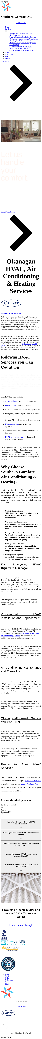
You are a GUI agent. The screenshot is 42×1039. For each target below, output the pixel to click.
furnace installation (33, 781)
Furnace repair (10, 405)
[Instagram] (7, 1024)
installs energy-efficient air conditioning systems (20, 634)
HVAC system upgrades (14, 437)
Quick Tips (9, 980)
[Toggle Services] (6, 31)
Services (8, 976)
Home (7, 974)
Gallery (7, 978)
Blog (7, 984)
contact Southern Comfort (30, 784)
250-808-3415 (21, 1006)
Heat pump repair (12, 424)
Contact (7, 982)
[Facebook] (7, 1029)
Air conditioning (11, 401)
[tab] (21, 810)
